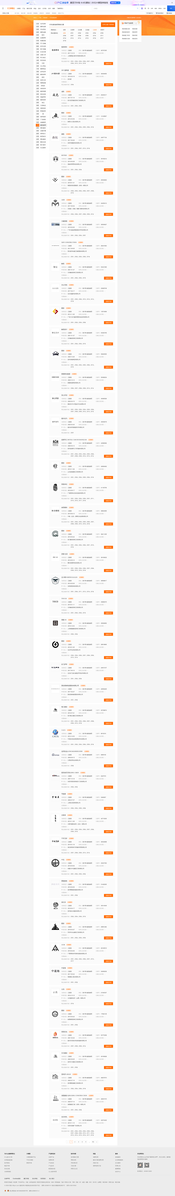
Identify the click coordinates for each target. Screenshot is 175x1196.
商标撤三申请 (126, 35)
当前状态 (64, 50)
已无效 (87, 30)
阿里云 (35, 17)
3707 (72, 35)
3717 (101, 38)
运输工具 (43, 54)
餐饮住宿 (43, 142)
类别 (80, 50)
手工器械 (43, 43)
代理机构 (64, 58)
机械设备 (43, 40)
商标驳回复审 (126, 32)
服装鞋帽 (43, 91)
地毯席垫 (43, 97)
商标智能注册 (126, 29)
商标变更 (134, 35)
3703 (86, 33)
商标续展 (134, 29)
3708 (79, 35)
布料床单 (43, 88)
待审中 (102, 30)
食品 (43, 102)
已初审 (72, 30)
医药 (43, 35)
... (89, 1142)
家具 (43, 77)
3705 (101, 33)
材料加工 (43, 133)
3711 (101, 35)
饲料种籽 (43, 108)
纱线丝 (43, 85)
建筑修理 (43, 125)
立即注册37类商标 (108, 24)
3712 (64, 38)
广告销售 (43, 119)
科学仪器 (43, 46)
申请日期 (64, 53)
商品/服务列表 (65, 61)
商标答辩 (134, 32)
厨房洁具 (43, 80)
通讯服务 (43, 128)
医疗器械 (43, 49)
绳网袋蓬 (43, 83)
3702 (79, 33)
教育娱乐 (43, 136)
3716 (94, 38)
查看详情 (108, 63)
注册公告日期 (99, 53)
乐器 (43, 63)
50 (93, 1142)
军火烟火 (43, 57)
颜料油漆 (43, 26)
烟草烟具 (43, 116)
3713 (72, 38)
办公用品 (43, 66)
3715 (86, 38)
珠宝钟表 (43, 60)
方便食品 (43, 105)
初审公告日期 (82, 53)
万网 (40, 17)
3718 (64, 41)
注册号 (98, 50)
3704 (94, 33)
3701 (72, 33)
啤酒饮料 (43, 111)
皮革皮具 (43, 71)
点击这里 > (138, 17)
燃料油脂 (43, 32)
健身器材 (43, 99)
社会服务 (43, 147)
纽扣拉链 (43, 94)
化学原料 (43, 23)
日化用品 (43, 29)
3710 (94, 35)
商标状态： (54, 30)
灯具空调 (43, 52)
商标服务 (45, 17)
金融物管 (43, 122)
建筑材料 (43, 74)
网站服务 (43, 139)
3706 (64, 35)
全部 (64, 30)
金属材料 (43, 38)
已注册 (80, 30)
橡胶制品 (43, 69)
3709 (86, 35)
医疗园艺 (43, 145)
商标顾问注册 (126, 38)
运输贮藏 (43, 130)
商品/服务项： (55, 33)
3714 (79, 38)
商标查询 (134, 38)
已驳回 (95, 30)
